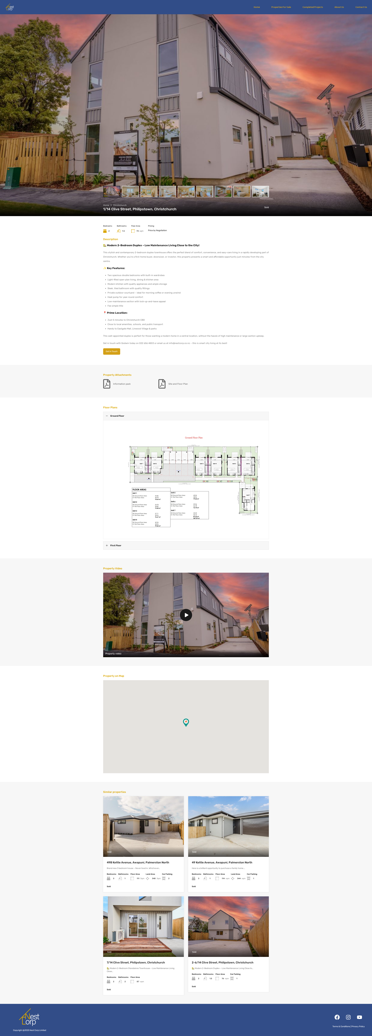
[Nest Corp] (9, 7)
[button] (186, 723)
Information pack (122, 384)
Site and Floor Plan (178, 384)
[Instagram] (348, 1017)
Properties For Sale (281, 7)
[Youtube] (359, 1017)
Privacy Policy (358, 1026)
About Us (339, 7)
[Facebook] (337, 1017)
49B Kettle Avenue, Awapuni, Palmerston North (138, 862)
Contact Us (361, 7)
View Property (143, 844)
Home (257, 7)
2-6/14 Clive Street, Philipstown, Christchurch (222, 962)
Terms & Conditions (341, 1026)
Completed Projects (313, 7)
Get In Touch (112, 351)
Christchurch (120, 205)
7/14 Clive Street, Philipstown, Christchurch (136, 962)
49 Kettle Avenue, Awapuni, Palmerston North (222, 862)
